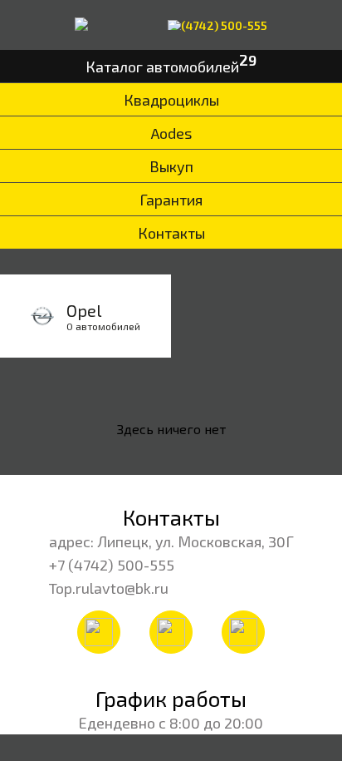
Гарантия (171, 199)
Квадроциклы (171, 100)
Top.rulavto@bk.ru (109, 588)
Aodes (171, 133)
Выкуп (171, 166)
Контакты (171, 233)
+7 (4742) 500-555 (111, 565)
